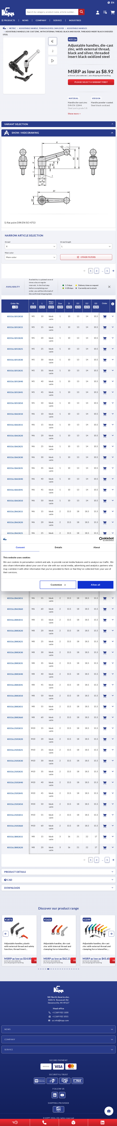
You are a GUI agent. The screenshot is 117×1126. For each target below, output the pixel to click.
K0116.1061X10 (15, 414)
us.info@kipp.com (60, 1020)
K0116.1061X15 (15, 425)
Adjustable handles (77, 28)
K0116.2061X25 (15, 533)
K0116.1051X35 (15, 370)
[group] (19, 940)
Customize (56, 584)
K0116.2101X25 (15, 750)
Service (8, 1049)
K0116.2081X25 (15, 641)
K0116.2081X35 (15, 663)
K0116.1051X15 (15, 327)
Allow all (95, 584)
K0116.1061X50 (15, 501)
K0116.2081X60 (15, 717)
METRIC (12, 28)
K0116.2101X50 (15, 804)
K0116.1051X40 (15, 381)
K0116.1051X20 (15, 338)
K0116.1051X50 (15, 403)
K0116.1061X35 (15, 468)
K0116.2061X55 (15, 598)
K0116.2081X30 (15, 652)
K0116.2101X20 (15, 739)
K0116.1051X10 (15, 316)
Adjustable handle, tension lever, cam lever (41, 28)
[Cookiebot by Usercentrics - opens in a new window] (101, 539)
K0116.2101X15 (15, 728)
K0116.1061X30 (15, 457)
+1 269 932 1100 (60, 1012)
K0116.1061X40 (15, 479)
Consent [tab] (20, 547)
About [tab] (96, 547)
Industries (75, 20)
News (7, 1029)
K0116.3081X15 (15, 837)
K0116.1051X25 (15, 349)
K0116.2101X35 (15, 771)
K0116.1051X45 (15, 392)
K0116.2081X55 (15, 706)
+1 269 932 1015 (60, 1016)
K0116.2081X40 (15, 674)
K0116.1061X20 (15, 436)
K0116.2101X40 (15, 782)
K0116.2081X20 (15, 631)
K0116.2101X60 (15, 826)
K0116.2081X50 (15, 696)
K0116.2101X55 (15, 815)
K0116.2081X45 (15, 685)
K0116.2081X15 (15, 620)
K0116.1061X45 (15, 490)
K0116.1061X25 (15, 446)
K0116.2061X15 (15, 511)
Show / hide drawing (25, 132)
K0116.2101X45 (15, 793)
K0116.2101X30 (15, 761)
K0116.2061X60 (15, 609)
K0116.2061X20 (15, 522)
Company (41, 20)
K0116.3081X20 (15, 847)
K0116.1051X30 (15, 360)
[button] (38, 969)
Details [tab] (58, 547)
